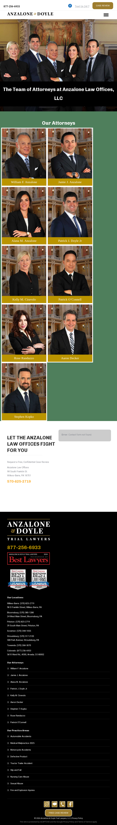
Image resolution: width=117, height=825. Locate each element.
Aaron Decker (16, 702)
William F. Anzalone (19, 668)
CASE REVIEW (103, 5)
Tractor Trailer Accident (21, 763)
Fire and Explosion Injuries (22, 790)
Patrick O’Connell (18, 722)
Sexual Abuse (16, 783)
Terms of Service (85, 822)
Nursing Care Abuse (19, 776)
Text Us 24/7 (82, 6)
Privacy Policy (77, 818)
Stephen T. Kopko (18, 709)
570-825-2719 (19, 481)
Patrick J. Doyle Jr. (18, 688)
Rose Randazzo (17, 715)
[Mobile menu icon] (106, 15)
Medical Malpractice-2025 (22, 743)
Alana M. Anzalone (19, 682)
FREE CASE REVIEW (58, 813)
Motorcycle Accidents (20, 750)
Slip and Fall (15, 770)
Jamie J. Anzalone (19, 675)
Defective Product (18, 756)
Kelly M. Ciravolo (18, 695)
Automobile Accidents (20, 736)
